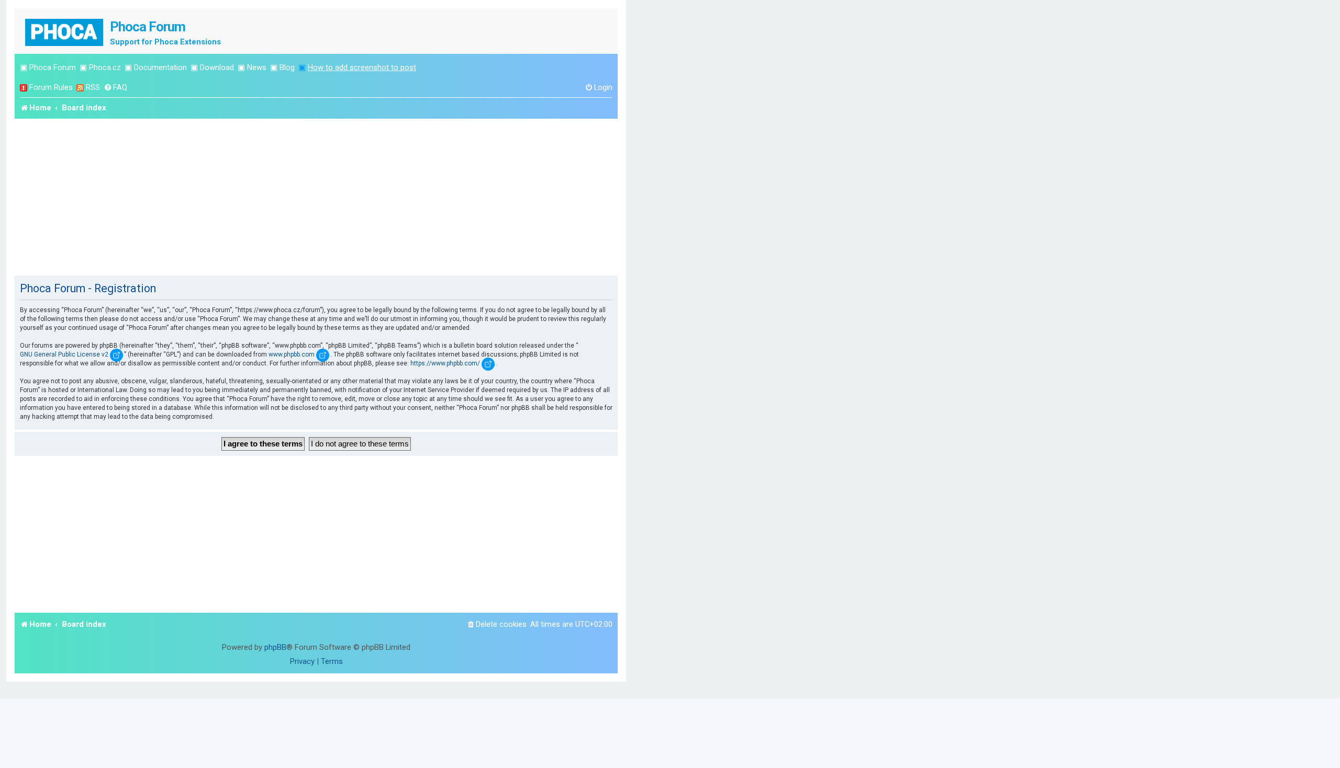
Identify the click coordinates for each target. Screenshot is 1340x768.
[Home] (65, 31)
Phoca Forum (52, 67)
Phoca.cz (105, 67)
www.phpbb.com (292, 354)
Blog (287, 67)
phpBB (275, 647)
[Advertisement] (316, 197)
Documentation (160, 67)
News (256, 67)
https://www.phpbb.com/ (445, 363)
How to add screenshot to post (362, 67)
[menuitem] (115, 87)
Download (217, 67)
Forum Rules (51, 87)
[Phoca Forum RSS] (80, 87)
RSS (93, 87)
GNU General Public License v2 (64, 354)
